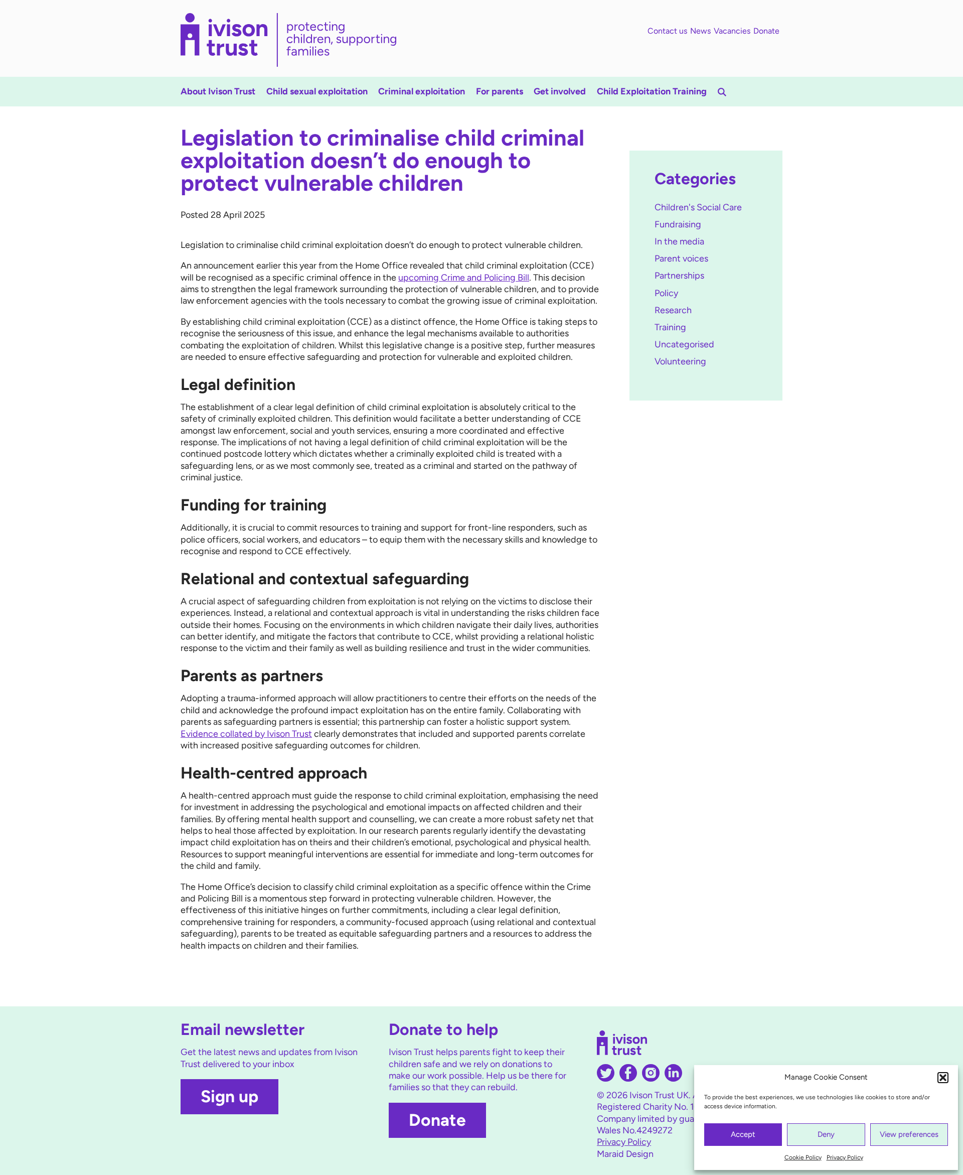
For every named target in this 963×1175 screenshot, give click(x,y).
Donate (766, 31)
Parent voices (681, 258)
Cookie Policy (803, 1157)
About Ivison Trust (218, 91)
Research (673, 310)
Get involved (560, 91)
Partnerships (679, 275)
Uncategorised (684, 344)
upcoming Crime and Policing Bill (463, 277)
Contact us (667, 31)
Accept (743, 1134)
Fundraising (678, 224)
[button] (943, 1078)
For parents (499, 91)
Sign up (229, 1096)
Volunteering (680, 361)
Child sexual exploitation (317, 91)
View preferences (909, 1134)
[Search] (722, 92)
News (700, 31)
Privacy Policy (845, 1157)
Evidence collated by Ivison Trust (246, 733)
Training (670, 327)
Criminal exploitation (421, 91)
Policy (666, 293)
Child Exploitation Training (652, 91)
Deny (826, 1134)
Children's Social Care (698, 207)
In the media (679, 241)
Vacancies (732, 31)
